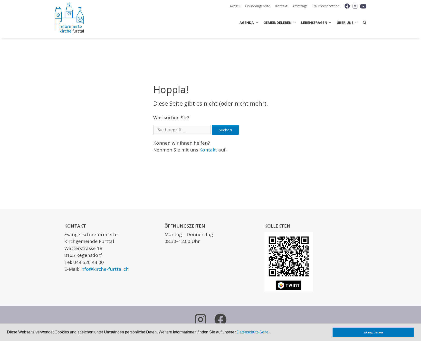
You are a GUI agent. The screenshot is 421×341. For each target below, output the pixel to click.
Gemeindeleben (277, 22)
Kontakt (281, 6)
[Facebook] (345, 6)
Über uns (345, 22)
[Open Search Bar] (363, 23)
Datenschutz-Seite (252, 332)
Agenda (246, 22)
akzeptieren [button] (373, 332)
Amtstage (300, 6)
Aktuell (235, 6)
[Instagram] (355, 6)
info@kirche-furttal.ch (104, 269)
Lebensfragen (314, 22)
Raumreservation (326, 6)
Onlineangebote (257, 6)
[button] (271, 332)
